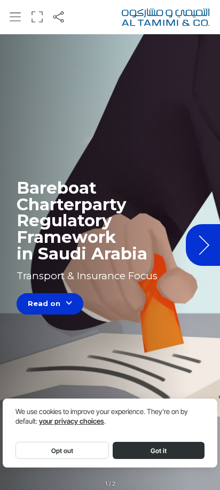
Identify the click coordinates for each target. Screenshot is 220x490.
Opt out (62, 451)
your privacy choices (71, 421)
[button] (15, 16)
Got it (159, 451)
